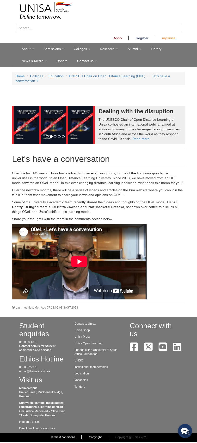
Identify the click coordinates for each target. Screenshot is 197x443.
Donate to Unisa (85, 323)
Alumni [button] (133, 49)
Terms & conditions (62, 437)
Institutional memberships (91, 367)
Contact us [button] (85, 61)
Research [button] (108, 49)
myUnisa (168, 38)
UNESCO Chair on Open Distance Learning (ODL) (107, 76)
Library (156, 49)
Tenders (79, 386)
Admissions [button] (52, 49)
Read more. (141, 139)
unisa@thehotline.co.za (34, 371)
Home (20, 76)
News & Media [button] (33, 61)
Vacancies (81, 380)
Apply (118, 38)
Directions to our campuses (37, 428)
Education (56, 76)
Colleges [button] (81, 49)
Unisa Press (82, 336)
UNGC (78, 360)
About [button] (26, 49)
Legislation (81, 373)
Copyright (95, 437)
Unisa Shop (82, 330)
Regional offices (29, 422)
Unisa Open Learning (88, 343)
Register (142, 38)
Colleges (36, 76)
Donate (62, 61)
